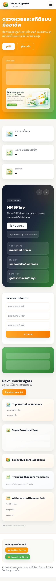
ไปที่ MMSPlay (17, 225)
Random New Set (14, 392)
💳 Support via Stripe (18, 557)
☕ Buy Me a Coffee (17, 550)
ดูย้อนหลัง (25, 46)
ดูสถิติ (8, 46)
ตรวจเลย (28, 334)
